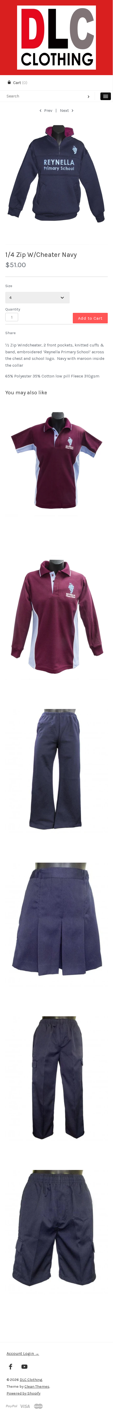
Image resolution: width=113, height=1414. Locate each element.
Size (8, 286)
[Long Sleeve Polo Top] (56, 632)
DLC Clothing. (31, 1379)
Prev (47, 110)
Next (65, 110)
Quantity (12, 309)
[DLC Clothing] (56, 10)
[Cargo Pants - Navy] (56, 1093)
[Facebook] (11, 1367)
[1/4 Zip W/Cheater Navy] (56, 182)
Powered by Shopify (23, 1393)
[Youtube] (24, 1367)
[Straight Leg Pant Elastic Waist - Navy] (56, 786)
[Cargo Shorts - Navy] (56, 1247)
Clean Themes (36, 1386)
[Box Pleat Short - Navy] (56, 939)
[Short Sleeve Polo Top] (56, 478)
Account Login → (23, 1353)
